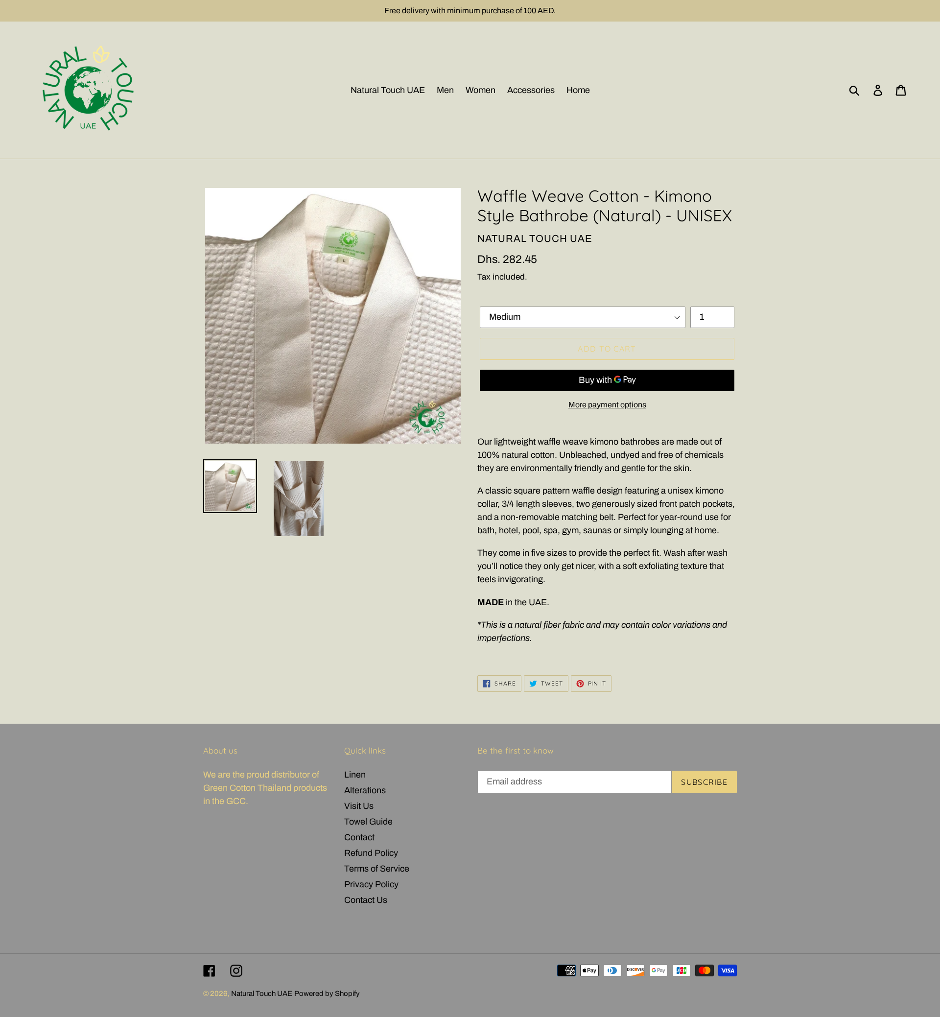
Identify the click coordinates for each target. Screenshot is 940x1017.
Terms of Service (376, 869)
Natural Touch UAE (261, 993)
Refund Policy (371, 853)
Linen (355, 775)
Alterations (365, 790)
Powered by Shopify (327, 993)
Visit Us (359, 806)
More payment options (607, 405)
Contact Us (365, 900)
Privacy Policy (371, 884)
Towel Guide (368, 822)
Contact (359, 837)
